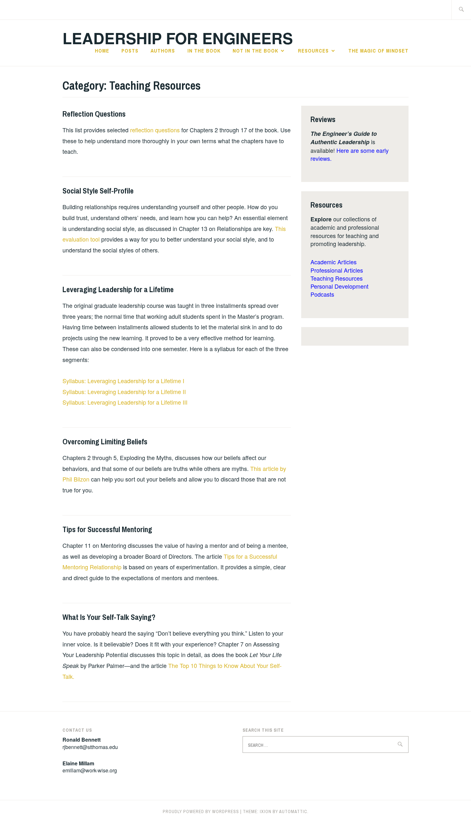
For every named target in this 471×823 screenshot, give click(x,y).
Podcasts (322, 294)
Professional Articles (336, 270)
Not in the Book (255, 50)
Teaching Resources (336, 278)
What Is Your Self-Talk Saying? (108, 617)
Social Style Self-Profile (98, 190)
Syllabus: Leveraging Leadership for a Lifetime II (124, 391)
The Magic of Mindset (378, 50)
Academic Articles (333, 262)
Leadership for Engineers (177, 38)
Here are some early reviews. (349, 154)
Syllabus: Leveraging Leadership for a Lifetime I (123, 380)
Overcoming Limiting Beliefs (104, 441)
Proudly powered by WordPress (201, 811)
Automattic (293, 811)
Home (102, 50)
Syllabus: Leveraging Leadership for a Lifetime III (124, 402)
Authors (163, 50)
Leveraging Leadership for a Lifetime (118, 289)
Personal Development (339, 286)
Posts (129, 50)
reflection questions (155, 130)
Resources (313, 50)
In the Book (203, 50)
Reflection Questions (94, 114)
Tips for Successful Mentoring (107, 529)
